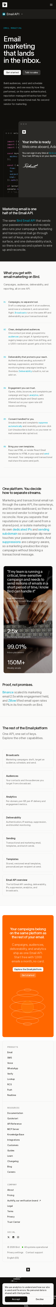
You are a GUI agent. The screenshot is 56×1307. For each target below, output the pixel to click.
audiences (13, 336)
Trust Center (13, 1222)
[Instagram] (18, 1237)
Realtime (11, 1095)
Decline (40, 1299)
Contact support (34, 1252)
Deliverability (25, 371)
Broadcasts (21, 313)
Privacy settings (15, 1252)
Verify (10, 1074)
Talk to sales (31, 72)
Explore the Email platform (28, 969)
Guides (10, 1150)
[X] (8, 1237)
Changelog (13, 1161)
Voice (10, 1063)
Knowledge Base (15, 1134)
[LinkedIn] (13, 1237)
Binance (8, 692)
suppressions (11, 542)
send (46, 454)
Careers (11, 1172)
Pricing (10, 1195)
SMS (9, 1058)
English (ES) (13, 1258)
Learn (10, 1156)
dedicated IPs (22, 529)
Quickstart (12, 1118)
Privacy (10, 1216)
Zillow (12, 700)
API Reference (14, 1124)
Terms (10, 1211)
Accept (16, 1299)
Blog (9, 1166)
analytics (34, 395)
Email (9, 1052)
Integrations (13, 1140)
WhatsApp (12, 1068)
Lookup (11, 1079)
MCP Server (13, 1129)
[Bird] (4, 4)
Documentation (15, 1113)
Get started (12, 72)
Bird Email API (26, 220)
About (10, 1190)
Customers (13, 1145)
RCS (9, 1084)
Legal (10, 1206)
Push (9, 1090)
